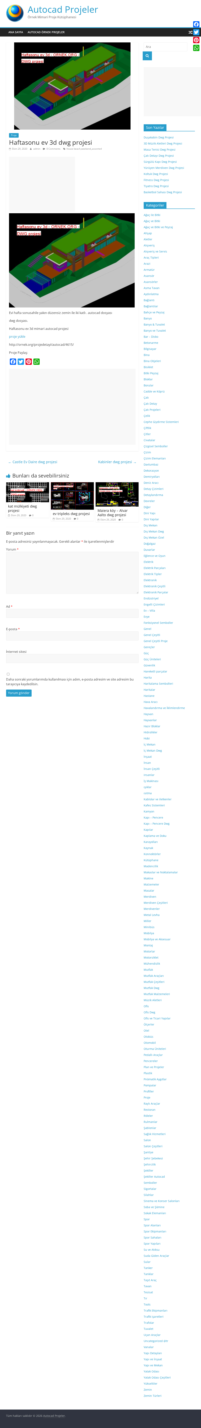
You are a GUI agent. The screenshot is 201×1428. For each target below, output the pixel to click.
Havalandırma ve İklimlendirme (164, 708)
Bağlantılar (151, 306)
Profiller (149, 1091)
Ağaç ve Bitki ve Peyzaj (158, 227)
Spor (147, 1219)
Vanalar (149, 1347)
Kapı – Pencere (153, 817)
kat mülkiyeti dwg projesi (22, 508)
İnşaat (148, 756)
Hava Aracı (151, 702)
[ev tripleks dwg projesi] (72, 484)
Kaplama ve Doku (155, 836)
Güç (146, 653)
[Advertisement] (42, 184)
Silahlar (149, 1195)
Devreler (149, 501)
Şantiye (148, 1152)
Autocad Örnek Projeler (46, 32)
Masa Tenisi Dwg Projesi (159, 149)
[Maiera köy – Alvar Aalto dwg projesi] (117, 484)
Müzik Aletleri (153, 1000)
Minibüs (149, 927)
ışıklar (148, 787)
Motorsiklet (151, 957)
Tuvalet (148, 1329)
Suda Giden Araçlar (156, 1256)
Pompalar (150, 1085)
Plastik (148, 1073)
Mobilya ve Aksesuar (157, 939)
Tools (147, 1304)
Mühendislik (152, 963)
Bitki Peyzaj (151, 373)
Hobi (147, 738)
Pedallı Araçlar (153, 1055)
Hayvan (148, 714)
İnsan (147, 763)
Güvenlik (149, 665)
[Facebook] (196, 24)
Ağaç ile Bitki (152, 215)
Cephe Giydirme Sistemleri (161, 422)
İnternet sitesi (16, 652)
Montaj (148, 945)
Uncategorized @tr (156, 1341)
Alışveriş (149, 245)
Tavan (148, 1286)
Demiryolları (152, 476)
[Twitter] (196, 32)
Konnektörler (152, 854)
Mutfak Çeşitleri (154, 982)
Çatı (146, 397)
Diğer (147, 507)
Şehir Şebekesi (153, 1158)
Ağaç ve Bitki (152, 221)
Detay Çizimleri (154, 489)
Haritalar (149, 690)
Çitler (147, 434)
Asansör (149, 276)
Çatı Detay (150, 403)
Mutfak (148, 970)
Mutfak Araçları (154, 976)
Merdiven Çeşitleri (156, 903)
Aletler (148, 239)
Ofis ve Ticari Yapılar (157, 1018)
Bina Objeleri (152, 361)
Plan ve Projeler (154, 1067)
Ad (9, 606)
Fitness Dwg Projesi (156, 180)
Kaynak (148, 848)
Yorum (12, 549)
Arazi (147, 263)
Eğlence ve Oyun (154, 556)
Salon (147, 1140)
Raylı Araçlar (152, 1103)
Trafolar (149, 1323)
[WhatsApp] (196, 48)
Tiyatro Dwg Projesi (156, 186)
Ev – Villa (149, 610)
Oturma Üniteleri (155, 1049)
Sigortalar (150, 1189)
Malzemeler (151, 884)
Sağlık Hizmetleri (155, 1134)
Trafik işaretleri (154, 1316)
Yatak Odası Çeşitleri (157, 1377)
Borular (148, 385)
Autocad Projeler (63, 9)
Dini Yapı (149, 513)
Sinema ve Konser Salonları (162, 1201)
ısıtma (148, 793)
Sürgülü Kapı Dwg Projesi (160, 162)
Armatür (149, 270)
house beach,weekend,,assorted (84, 148)
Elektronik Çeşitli (154, 586)
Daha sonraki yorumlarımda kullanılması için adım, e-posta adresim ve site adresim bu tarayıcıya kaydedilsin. (70, 681)
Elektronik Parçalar (156, 592)
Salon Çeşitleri (153, 1146)
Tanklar (148, 1274)
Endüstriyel (151, 598)
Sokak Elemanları (155, 1213)
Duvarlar (149, 550)
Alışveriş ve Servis (155, 251)
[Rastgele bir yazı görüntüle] (190, 32)
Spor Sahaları (152, 1237)
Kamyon (149, 811)
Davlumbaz (151, 464)
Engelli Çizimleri (154, 604)
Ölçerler (149, 1024)
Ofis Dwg (149, 1012)
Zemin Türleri (153, 1396)
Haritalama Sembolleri (158, 683)
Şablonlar (150, 1128)
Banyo (148, 318)
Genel (147, 629)
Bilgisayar (150, 349)
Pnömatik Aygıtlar (155, 1079)
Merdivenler (152, 909)
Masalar (149, 890)
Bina (147, 355)
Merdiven (150, 896)
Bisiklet (148, 367)
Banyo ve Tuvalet (155, 330)
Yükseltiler (150, 1383)
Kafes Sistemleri (154, 805)
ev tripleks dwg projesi (71, 513)
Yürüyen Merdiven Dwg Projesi (164, 168)
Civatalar (149, 440)
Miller (147, 921)
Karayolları (151, 842)
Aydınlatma (151, 294)
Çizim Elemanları (155, 458)
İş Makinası (151, 781)
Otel (146, 1030)
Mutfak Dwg (151, 988)
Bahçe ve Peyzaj (154, 312)
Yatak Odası (151, 1371)
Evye (147, 616)
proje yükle (17, 336)
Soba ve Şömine (154, 1207)
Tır (145, 1298)
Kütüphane (151, 860)
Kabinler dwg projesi (117, 461)
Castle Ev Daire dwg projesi (32, 461)
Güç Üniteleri (152, 659)
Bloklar (148, 379)
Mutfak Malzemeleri (157, 994)
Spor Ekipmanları (155, 1231)
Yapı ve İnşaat (153, 1359)
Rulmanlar (150, 1122)
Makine (148, 878)
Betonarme (151, 343)
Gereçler (149, 647)
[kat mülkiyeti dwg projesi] (27, 484)
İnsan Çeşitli (152, 769)
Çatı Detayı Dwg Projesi (159, 155)
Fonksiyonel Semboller (158, 623)
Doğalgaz (150, 543)
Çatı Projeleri (152, 410)
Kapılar (148, 830)
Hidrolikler (150, 732)
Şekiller (148, 1170)
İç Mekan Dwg (153, 750)
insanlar (149, 775)
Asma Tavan (152, 288)
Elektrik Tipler (153, 574)
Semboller (150, 1183)
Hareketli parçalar (155, 671)
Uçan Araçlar (152, 1335)
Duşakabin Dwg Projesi (159, 137)
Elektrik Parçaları (155, 568)
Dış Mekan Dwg (154, 531)
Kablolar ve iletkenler (158, 799)
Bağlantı (149, 300)
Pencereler (151, 1061)
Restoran (149, 1109)
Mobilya (149, 933)
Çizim (147, 452)
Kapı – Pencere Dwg (157, 823)
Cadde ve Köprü (154, 391)
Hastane (149, 696)
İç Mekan (149, 744)
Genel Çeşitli (152, 635)
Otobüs (148, 1036)
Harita (148, 677)
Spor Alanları (152, 1225)
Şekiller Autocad (154, 1176)
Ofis (146, 1006)
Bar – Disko (151, 336)
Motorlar (149, 951)
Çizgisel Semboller (156, 446)
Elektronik (150, 580)
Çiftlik (147, 428)
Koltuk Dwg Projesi (156, 174)
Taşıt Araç (150, 1280)
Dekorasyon (151, 470)
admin (37, 148)
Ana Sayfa (15, 32)
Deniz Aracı (151, 483)
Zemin (148, 1389)
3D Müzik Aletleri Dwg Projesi (163, 143)
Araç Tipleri (151, 257)
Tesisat (148, 1292)
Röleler (148, 1116)
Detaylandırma (153, 495)
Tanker (148, 1268)
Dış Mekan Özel (154, 537)
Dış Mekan (150, 525)
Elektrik (148, 562)
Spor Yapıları (152, 1243)
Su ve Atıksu (152, 1249)
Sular (147, 1262)
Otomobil (150, 1043)
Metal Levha (152, 915)
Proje (14, 135)
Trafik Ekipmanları (155, 1310)
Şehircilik (150, 1164)
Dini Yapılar (151, 519)
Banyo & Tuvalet (154, 324)
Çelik (147, 416)
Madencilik (151, 866)
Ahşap (148, 233)
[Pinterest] (196, 40)
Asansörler (151, 282)
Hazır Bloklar (152, 726)
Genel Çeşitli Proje (156, 641)
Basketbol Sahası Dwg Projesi (163, 192)
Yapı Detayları (153, 1353)
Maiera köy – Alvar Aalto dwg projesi (113, 512)
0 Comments (53, 148)
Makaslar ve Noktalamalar (161, 872)
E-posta (13, 629)
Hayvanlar (150, 720)
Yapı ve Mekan (153, 1365)
